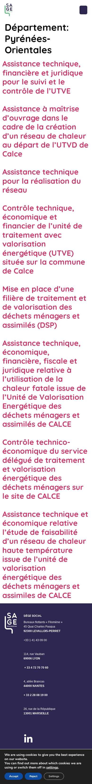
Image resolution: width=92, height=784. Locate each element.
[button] (83, 10)
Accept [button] (13, 776)
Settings (54, 776)
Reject (33, 776)
